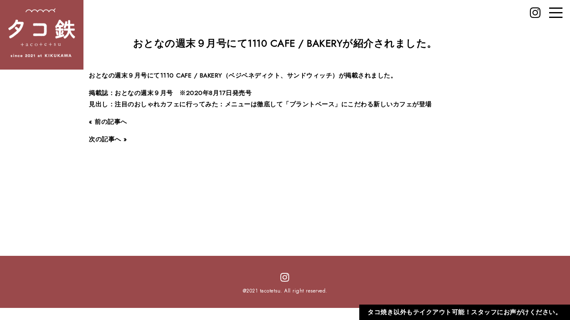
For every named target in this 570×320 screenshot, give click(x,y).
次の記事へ (105, 139)
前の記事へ (111, 121)
